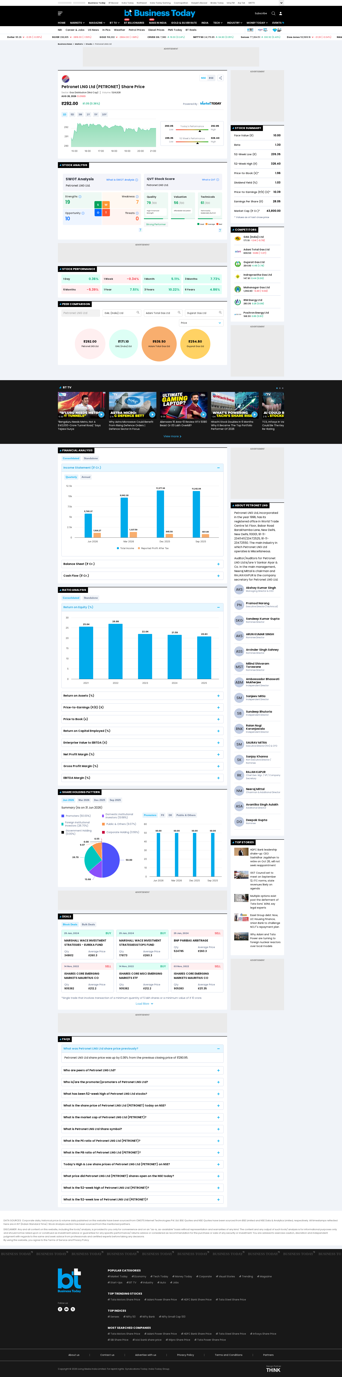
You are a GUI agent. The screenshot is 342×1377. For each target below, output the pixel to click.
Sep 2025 (115, 800)
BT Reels (191, 30)
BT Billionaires (134, 23)
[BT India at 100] (250, 30)
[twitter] (73, 1309)
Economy (140, 1276)
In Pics (106, 30)
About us (73, 1355)
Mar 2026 (84, 800)
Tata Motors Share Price (125, 1299)
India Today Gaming (160, 2)
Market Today (119, 1276)
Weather (119, 30)
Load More (142, 1003)
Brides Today (217, 2)
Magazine (95, 23)
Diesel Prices (156, 30)
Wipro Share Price (179, 1340)
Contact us (107, 1355)
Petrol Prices (137, 30)
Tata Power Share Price (211, 1340)
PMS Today (175, 30)
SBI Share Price (119, 1340)
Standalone (91, 458)
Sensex (114, 1316)
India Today (128, 2)
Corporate (205, 1276)
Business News (65, 44)
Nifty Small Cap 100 (173, 1316)
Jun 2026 (68, 800)
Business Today (96, 2)
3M (80, 114)
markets (79, 44)
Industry (233, 23)
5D (72, 114)
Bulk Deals (88, 924)
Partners (268, 1355)
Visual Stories (227, 1276)
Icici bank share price (148, 1340)
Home (61, 23)
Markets (76, 23)
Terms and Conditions (228, 1355)
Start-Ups (116, 1282)
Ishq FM (231, 2)
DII (170, 815)
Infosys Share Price (264, 1334)
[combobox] (146, 313)
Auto (163, 1282)
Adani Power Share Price (162, 1299)
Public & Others (186, 815)
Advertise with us (145, 1355)
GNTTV (251, 2)
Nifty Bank (148, 1316)
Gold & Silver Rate (184, 23)
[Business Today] (160, 13)
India (204, 23)
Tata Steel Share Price (232, 1299)
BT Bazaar (113, 2)
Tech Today (160, 1276)
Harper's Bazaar (199, 2)
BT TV (113, 23)
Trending (247, 1276)
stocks (89, 44)
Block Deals (70, 924)
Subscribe (261, 13)
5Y (95, 114)
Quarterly (71, 477)
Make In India (158, 23)
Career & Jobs (75, 30)
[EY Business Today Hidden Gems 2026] (277, 30)
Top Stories (244, 842)
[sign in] (280, 13)
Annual (86, 477)
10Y (104, 114)
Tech (216, 23)
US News (93, 30)
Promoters (150, 815)
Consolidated (71, 458)
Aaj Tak (241, 2)
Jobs (176, 1282)
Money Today (256, 23)
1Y (88, 114)
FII (162, 815)
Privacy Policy (185, 1355)
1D (64, 114)
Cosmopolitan (181, 2)
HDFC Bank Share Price (198, 1299)
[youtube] (66, 1309)
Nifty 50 (131, 1316)
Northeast (142, 2)
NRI (60, 30)
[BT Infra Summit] (262, 30)
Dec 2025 (99, 800)
